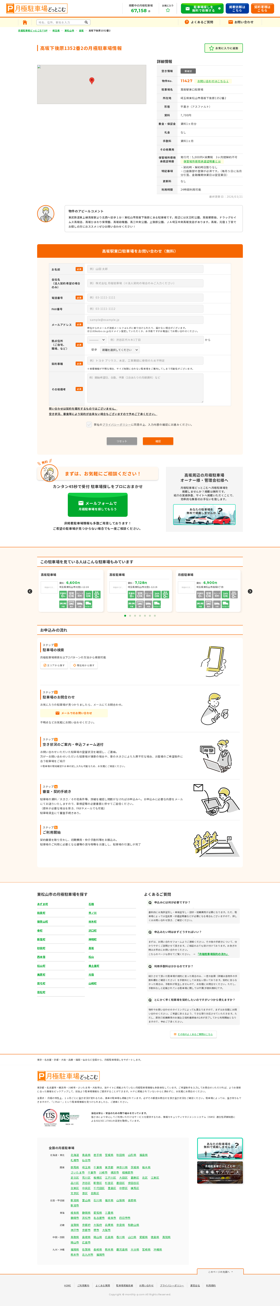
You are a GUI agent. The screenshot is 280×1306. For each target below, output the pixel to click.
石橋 (91, 904)
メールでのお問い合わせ (76, 713)
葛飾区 (135, 1177)
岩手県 (98, 1155)
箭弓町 (41, 983)
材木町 (93, 921)
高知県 (166, 1237)
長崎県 (98, 1249)
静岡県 (86, 1212)
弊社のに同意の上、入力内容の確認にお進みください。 (144, 424)
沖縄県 (158, 1249)
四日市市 (124, 1218)
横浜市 (115, 1172)
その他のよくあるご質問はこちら (195, 1034)
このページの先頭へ (219, 1271)
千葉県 (98, 1167)
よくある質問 (103, 1285)
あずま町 (42, 904)
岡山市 (75, 1242)
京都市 (86, 1230)
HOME (67, 1285)
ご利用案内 (83, 1285)
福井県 (109, 1200)
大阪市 (106, 1230)
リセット (122, 441)
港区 (85, 1193)
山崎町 (93, 983)
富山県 (86, 1200)
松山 (91, 957)
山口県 (132, 1237)
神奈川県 (122, 1167)
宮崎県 (146, 1249)
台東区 (75, 1188)
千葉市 (92, 1172)
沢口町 (93, 930)
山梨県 (120, 1200)
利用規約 (211, 1285)
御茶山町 (42, 921)
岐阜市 (112, 1218)
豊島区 (112, 1188)
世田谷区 (133, 1183)
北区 (145, 1177)
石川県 (98, 1200)
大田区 (123, 1177)
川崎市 (103, 1172)
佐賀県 (86, 1249)
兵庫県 (109, 1225)
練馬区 (135, 1188)
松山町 (41, 966)
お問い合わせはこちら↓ (213, 81)
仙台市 (86, 1160)
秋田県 (120, 1155)
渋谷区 (86, 1183)
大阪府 (98, 1225)
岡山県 (98, 1237)
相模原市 (127, 1172)
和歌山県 (133, 1225)
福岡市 (100, 1254)
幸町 (40, 930)
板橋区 (98, 1177)
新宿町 (41, 939)
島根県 (86, 1237)
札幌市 (75, 1160)
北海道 (75, 1155)
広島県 (109, 1237)
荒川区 (86, 1177)
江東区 (155, 1177)
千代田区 (99, 1188)
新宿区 (98, 1183)
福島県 (143, 1155)
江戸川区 (110, 1177)
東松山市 (69, 30)
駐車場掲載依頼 (124, 1285)
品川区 (75, 1183)
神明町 (93, 939)
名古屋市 (99, 1218)
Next (250, 591)
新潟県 (75, 1200)
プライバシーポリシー (116, 424)
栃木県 (146, 1167)
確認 (158, 441)
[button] (91, 80)
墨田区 (120, 1183)
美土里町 (94, 966)
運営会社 (195, 1285)
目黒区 (95, 1193)
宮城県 (109, 1155)
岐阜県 (75, 1212)
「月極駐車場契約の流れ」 (213, 954)
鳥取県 (75, 1237)
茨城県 (135, 1167)
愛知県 (98, 1212)
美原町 (41, 974)
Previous (30, 591)
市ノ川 (93, 913)
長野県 (132, 1200)
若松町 (41, 992)
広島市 (86, 1242)
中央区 (86, 1188)
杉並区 (109, 1183)
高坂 (81, 30)
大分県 (135, 1249)
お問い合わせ (146, 1285)
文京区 (75, 1193)
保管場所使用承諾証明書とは (202, 161)
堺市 (96, 1230)
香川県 (120, 1237)
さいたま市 (78, 1172)
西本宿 (41, 957)
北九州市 (87, 1254)
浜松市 (86, 1218)
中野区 (123, 1188)
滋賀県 (75, 1225)
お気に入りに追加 (226, 48)
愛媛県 (143, 1237)
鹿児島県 (122, 1249)
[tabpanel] (140, 591)
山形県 (132, 1155)
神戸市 (75, 1230)
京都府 (86, 1225)
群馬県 (75, 1167)
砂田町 (41, 948)
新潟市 (75, 1205)
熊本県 (109, 1249)
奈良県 (120, 1225)
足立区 (75, 1177)
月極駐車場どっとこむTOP (33, 30)
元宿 (91, 974)
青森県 (86, 1155)
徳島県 (155, 1237)
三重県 (109, 1212)
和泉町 (41, 913)
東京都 (109, 1167)
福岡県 (75, 1249)
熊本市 (75, 1254)
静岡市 (75, 1218)
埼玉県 (56, 30)
